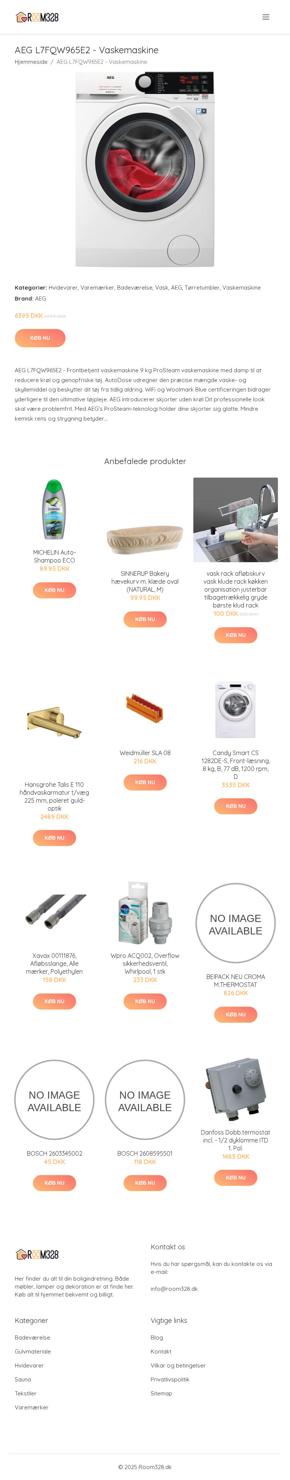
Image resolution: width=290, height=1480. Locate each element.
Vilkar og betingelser (178, 1365)
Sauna (23, 1379)
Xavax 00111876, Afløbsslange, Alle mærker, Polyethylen (54, 963)
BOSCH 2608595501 (145, 1153)
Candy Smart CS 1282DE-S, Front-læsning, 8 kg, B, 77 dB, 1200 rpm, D (236, 764)
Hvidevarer (63, 287)
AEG (176, 287)
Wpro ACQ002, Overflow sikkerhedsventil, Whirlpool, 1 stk (145, 963)
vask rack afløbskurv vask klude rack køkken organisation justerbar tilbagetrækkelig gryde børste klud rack (236, 589)
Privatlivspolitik (170, 1379)
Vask (161, 287)
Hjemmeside (31, 61)
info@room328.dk (174, 1288)
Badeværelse (135, 287)
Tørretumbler (202, 287)
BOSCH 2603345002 (54, 1153)
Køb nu (40, 338)
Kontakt (161, 1351)
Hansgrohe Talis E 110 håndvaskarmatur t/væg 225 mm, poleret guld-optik (54, 796)
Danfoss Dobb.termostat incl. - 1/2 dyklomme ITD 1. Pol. (235, 1140)
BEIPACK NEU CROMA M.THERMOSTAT (236, 980)
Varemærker (97, 287)
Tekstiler (26, 1393)
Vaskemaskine (241, 287)
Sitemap (161, 1393)
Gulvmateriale (33, 1351)
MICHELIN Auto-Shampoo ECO (54, 556)
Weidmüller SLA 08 (145, 753)
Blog (157, 1337)
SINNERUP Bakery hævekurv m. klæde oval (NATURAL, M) (145, 581)
